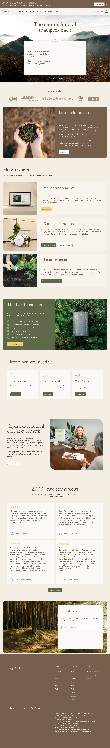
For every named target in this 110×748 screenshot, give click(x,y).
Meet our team (13, 463)
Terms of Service (92, 671)
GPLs (89, 678)
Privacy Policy (91, 675)
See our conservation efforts (51, 281)
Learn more (63, 152)
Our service (58, 671)
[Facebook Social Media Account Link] (32, 708)
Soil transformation (61, 675)
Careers (73, 700)
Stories (73, 678)
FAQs (73, 689)
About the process (65, 245)
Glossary (74, 692)
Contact (74, 696)
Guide (73, 675)
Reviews (57, 689)
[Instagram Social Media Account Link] (39, 708)
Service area (59, 685)
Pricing (57, 678)
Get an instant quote (15, 344)
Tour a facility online (48, 245)
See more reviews (55, 590)
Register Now (99, 4)
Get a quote (46, 209)
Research (74, 682)
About (73, 671)
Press (73, 685)
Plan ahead (58, 682)
